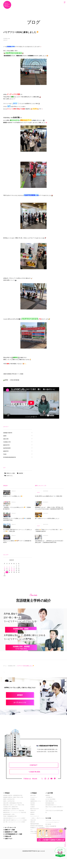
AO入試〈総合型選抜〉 (51, 799)
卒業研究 (32, 805)
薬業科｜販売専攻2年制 (8, 799)
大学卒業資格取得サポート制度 (13, 834)
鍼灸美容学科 (6, 445)
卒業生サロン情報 (10, 473)
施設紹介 (32, 812)
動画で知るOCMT (34, 808)
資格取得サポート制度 (11, 832)
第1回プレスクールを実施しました (12, 496)
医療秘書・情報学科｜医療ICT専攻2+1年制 (13, 797)
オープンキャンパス (10, 827)
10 (4, 568)
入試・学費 (50, 793)
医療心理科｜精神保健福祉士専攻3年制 (12, 803)
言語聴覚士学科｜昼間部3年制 (10, 806)
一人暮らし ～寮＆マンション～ (37, 818)
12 (9, 568)
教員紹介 (32, 814)
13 (11, 568)
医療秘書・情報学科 (7, 432)
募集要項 (48, 795)
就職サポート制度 (10, 829)
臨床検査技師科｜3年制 (8, 814)
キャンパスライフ (34, 816)
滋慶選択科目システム (35, 801)
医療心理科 (6, 439)
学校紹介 (34, 793)
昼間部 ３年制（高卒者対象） (12, 380)
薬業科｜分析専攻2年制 (8, 801)
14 (14, 568)
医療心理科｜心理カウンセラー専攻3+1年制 (13, 805)
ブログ (47, 828)
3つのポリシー (33, 797)
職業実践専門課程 (34, 824)
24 (4, 572)
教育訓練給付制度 (50, 803)
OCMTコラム (9, 475)
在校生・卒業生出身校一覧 (36, 831)
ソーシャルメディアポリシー (52, 822)
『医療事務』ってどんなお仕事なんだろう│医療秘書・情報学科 (17, 508)
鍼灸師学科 (6, 451)
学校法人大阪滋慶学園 (51, 826)
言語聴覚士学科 (6, 38)
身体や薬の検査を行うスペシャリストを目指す (14, 818)
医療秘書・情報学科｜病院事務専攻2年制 (12, 795)
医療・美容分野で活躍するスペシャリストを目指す (15, 820)
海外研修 (32, 803)
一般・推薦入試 (49, 797)
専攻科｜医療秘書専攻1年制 (9, 816)
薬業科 (4, 436)
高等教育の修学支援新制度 (36, 825)
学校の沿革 (33, 820)
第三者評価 (48, 824)
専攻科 (4, 454)
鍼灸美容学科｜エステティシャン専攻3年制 (13, 810)
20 (11, 570)
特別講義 (32, 799)
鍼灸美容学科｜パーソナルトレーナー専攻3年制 (14, 812)
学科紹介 (7, 793)
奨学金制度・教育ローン (51, 805)
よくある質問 (33, 833)
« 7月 (4, 575)
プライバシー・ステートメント (53, 820)
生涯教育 (32, 806)
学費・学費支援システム (51, 801)
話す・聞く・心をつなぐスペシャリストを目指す (14, 822)
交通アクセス (8, 838)
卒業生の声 (8, 836)
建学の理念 (33, 795)
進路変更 (21, 473)
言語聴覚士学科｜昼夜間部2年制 (11, 808)
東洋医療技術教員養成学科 (9, 457)
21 (14, 570)
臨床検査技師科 (7, 448)
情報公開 (32, 822)
